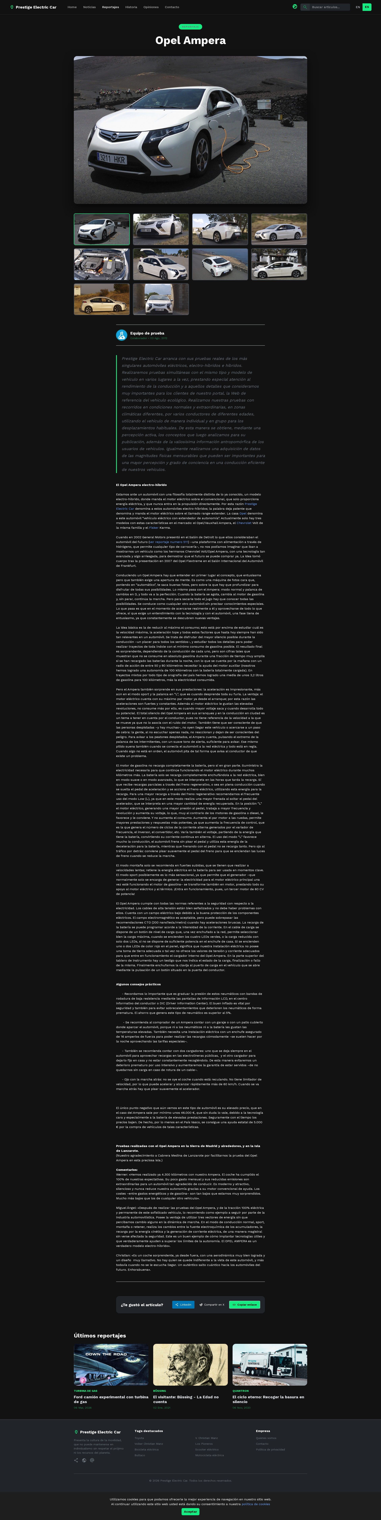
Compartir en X (211, 1305)
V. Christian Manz (206, 1438)
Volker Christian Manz (149, 1443)
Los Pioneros (204, 1443)
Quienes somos (266, 1438)
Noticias (89, 7)
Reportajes (110, 7)
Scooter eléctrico (207, 1449)
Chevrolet (244, 523)
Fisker (154, 528)
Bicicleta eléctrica (147, 1449)
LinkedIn (183, 1305)
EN (358, 7)
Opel (243, 513)
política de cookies (256, 1504)
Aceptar (190, 1511)
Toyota (139, 1438)
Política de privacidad (270, 1449)
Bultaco (140, 1455)
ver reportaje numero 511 (168, 542)
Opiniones (151, 7)
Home (72, 7)
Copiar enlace (245, 1305)
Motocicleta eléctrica (209, 1455)
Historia (131, 7)
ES (367, 7)
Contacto (172, 7)
